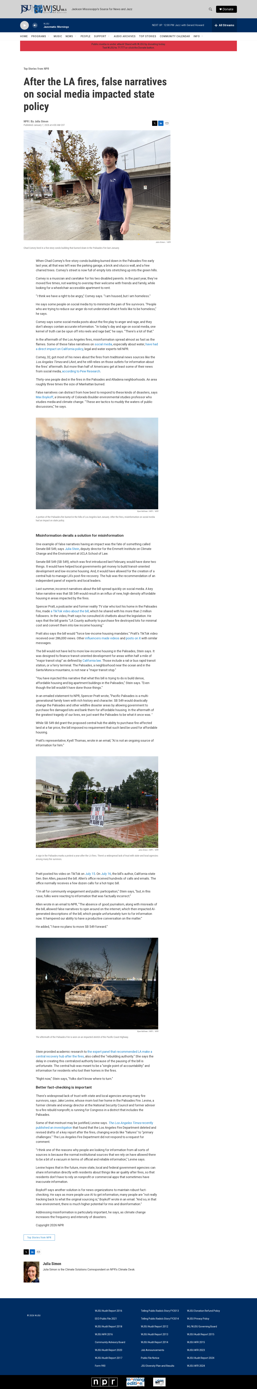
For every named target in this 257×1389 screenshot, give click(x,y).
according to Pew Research (81, 371)
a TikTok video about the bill (70, 611)
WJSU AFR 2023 (196, 1350)
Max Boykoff (44, 397)
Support (100, 36)
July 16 (106, 874)
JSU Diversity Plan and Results (157, 1366)
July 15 (90, 874)
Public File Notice (150, 1358)
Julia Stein (72, 549)
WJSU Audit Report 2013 (154, 1334)
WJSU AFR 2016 (104, 1334)
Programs (38, 36)
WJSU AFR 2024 (196, 1366)
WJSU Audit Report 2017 (108, 1358)
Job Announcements (152, 1350)
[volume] (35, 25)
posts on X (133, 638)
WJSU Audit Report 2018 (108, 1326)
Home (24, 36)
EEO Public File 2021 (106, 1318)
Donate (228, 9)
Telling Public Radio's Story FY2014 (160, 1318)
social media (103, 344)
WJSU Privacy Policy (198, 1318)
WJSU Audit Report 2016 (108, 1311)
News (69, 36)
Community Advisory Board (110, 1342)
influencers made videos (102, 638)
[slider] (40, 25)
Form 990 (100, 1366)
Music (58, 36)
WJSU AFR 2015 (196, 1342)
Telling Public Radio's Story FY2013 (160, 1311)
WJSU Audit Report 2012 (154, 1326)
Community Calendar (175, 36)
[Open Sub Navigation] (48, 36)
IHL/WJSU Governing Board (202, 1326)
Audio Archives (125, 36)
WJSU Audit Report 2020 (108, 1350)
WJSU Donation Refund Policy (203, 1311)
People (86, 36)
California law (92, 660)
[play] (24, 25)
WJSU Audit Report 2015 (200, 1334)
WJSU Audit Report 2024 (200, 1358)
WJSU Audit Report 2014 (154, 1342)
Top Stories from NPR (36, 68)
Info (197, 36)
